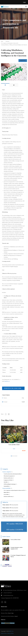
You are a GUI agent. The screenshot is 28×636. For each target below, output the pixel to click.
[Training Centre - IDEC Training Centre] (5, 6)
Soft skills (5, 482)
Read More (14, 434)
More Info (22, 60)
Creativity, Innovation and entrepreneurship (12, 473)
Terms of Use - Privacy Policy (7, 633)
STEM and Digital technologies (10, 484)
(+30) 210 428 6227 (7, 592)
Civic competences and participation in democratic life (14, 490)
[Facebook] (6, 414)
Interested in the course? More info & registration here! (12, 389)
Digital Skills (6, 492)
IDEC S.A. (11, 631)
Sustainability (6, 486)
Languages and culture (8, 480)
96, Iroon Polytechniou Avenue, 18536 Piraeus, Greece (15, 590)
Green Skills (6, 494)
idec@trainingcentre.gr (8, 595)
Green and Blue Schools (14, 444)
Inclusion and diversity (8, 478)
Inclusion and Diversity (8, 496)
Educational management (9, 475)
